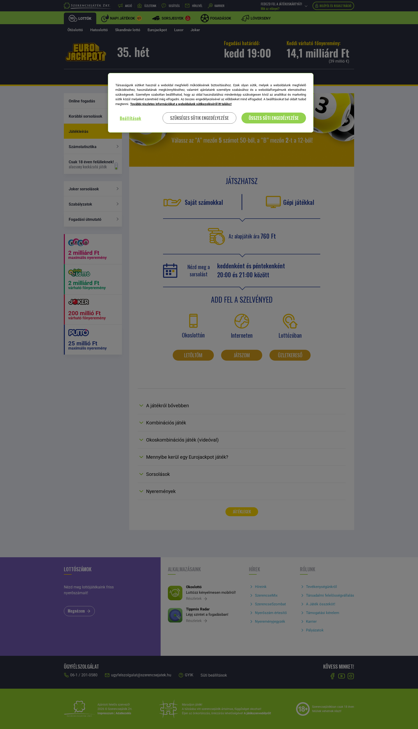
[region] (211, 103)
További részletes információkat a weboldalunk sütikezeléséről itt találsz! (181, 104)
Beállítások (130, 118)
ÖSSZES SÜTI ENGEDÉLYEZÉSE (274, 118)
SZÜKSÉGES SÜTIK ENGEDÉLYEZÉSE (199, 118)
